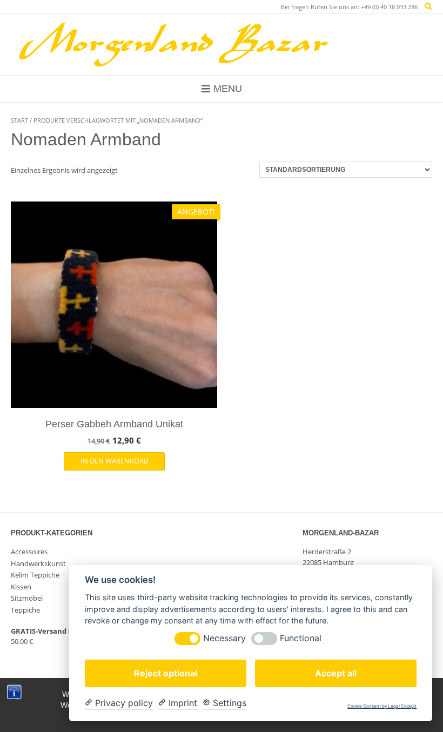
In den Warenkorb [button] (114, 461)
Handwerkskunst (38, 563)
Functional (300, 638)
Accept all (336, 673)
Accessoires (29, 551)
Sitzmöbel (27, 598)
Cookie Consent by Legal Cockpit (382, 706)
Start (19, 120)
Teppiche (25, 610)
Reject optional (165, 673)
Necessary (224, 638)
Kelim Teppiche (35, 575)
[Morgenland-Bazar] (173, 44)
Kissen (21, 587)
